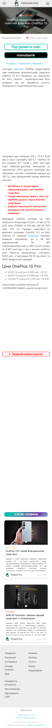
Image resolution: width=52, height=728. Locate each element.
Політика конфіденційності (26, 718)
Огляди (32, 657)
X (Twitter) (11, 661)
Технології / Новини (29, 63)
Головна (11, 63)
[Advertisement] (26, 126)
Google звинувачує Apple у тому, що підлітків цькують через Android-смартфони (28, 199)
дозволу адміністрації (36, 725)
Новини (32, 653)
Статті (32, 661)
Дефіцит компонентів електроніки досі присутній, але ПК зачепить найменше (27, 210)
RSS (7, 673)
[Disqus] (26, 397)
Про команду (12, 688)
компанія (18, 69)
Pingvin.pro (29, 3)
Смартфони (35, 670)
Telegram (10, 653)
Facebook (10, 657)
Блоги (31, 666)
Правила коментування (27, 354)
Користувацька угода (26, 715)
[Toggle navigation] (4, 4)
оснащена (33, 235)
